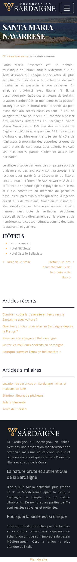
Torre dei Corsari (15, 409)
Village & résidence (17, 56)
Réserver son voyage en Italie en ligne (30, 338)
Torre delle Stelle (18, 262)
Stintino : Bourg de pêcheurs (23, 395)
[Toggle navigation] (67, 8)
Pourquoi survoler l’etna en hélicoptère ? (32, 352)
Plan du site (38, 559)
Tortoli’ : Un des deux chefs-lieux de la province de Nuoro (57, 269)
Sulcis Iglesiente (14, 402)
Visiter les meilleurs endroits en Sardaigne (33, 345)
